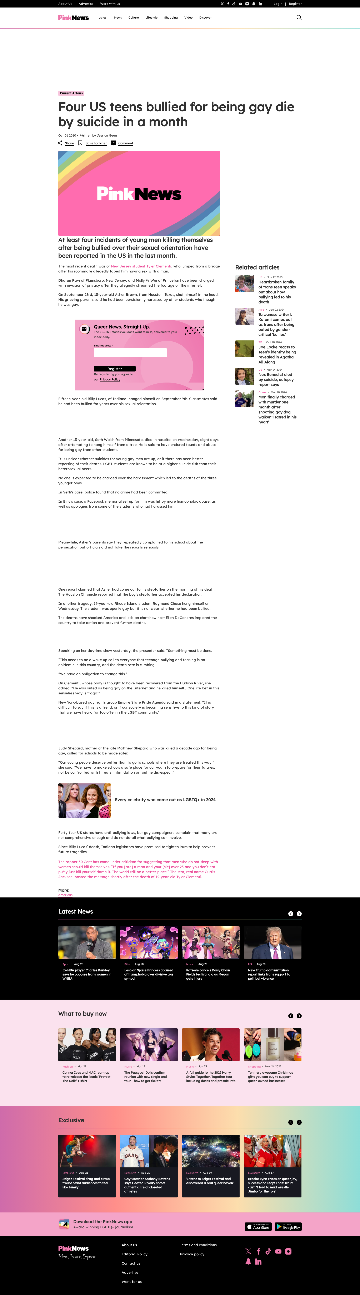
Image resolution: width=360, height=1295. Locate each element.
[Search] (299, 17)
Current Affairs (71, 93)
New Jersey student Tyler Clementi (141, 266)
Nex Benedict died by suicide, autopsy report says (276, 379)
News (118, 17)
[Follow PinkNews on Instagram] (288, 1252)
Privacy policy (192, 1254)
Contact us (131, 1263)
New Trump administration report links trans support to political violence (269, 974)
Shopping (171, 17)
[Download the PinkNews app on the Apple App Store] (258, 1226)
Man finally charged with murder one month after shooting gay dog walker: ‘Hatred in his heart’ (278, 409)
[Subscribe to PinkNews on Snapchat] (248, 1262)
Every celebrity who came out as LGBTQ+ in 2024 (165, 799)
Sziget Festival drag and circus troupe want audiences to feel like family (86, 1183)
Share (69, 143)
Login (278, 4)
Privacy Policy (110, 379)
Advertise (86, 4)
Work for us (132, 1281)
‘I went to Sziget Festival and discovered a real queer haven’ (210, 1181)
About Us (65, 4)
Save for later (96, 143)
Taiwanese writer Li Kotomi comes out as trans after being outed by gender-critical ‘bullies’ (277, 324)
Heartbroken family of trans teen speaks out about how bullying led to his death (277, 292)
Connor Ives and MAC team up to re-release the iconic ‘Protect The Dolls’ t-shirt (86, 1076)
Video (188, 17)
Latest (103, 17)
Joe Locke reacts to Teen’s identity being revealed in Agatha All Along (277, 354)
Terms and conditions (198, 1245)
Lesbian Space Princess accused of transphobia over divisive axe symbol (148, 974)
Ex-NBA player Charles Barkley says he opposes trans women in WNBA (86, 974)
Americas (65, 895)
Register (295, 4)
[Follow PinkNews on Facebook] (258, 1252)
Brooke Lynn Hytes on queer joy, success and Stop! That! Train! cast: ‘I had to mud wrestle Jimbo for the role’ (272, 1185)
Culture (134, 17)
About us (129, 1245)
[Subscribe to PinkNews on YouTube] (278, 1252)
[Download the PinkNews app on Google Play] (288, 1226)
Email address (108, 345)
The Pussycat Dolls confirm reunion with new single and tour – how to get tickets (145, 1076)
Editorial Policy (135, 1254)
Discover (205, 17)
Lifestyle (151, 17)
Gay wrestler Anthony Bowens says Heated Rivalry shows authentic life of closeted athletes (147, 1185)
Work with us (110, 4)
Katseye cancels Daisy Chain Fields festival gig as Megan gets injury (208, 974)
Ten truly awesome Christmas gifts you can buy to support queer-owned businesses (270, 1076)
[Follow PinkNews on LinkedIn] (260, 3)
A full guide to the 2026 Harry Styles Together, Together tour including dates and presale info (210, 1076)
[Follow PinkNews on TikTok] (268, 1252)
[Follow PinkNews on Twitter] (248, 1252)
